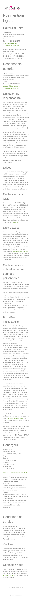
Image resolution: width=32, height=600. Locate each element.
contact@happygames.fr (10, 43)
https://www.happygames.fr (11, 45)
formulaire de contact (9, 575)
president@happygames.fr (11, 86)
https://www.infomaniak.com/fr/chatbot (15, 473)
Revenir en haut (16, 596)
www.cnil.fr (16, 222)
